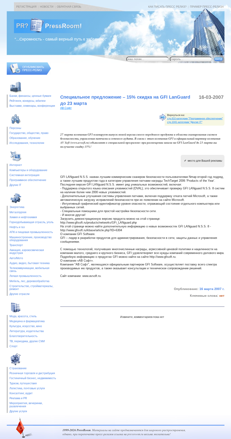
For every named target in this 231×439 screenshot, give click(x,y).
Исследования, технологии (26, 143)
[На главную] (51, 32)
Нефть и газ (17, 227)
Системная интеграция (24, 175)
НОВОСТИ (46, 6)
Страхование (18, 368)
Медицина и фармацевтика (27, 321)
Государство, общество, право (29, 133)
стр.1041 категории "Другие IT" (184, 122)
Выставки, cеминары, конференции (32, 105)
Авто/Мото (16, 258)
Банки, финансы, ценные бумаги (30, 96)
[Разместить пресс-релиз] (29, 73)
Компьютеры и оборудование (28, 170)
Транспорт (16, 245)
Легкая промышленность (25, 276)
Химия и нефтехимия (23, 217)
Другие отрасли (19, 294)
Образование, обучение (24, 138)
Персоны (15, 128)
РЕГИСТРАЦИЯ (26, 6)
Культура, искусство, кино (25, 326)
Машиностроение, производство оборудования (30, 239)
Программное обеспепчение (27, 180)
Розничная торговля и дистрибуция (32, 373)
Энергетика (16, 207)
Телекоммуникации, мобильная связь (29, 270)
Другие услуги (18, 411)
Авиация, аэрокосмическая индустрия (26, 252)
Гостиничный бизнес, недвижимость (32, 378)
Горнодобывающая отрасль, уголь (31, 222)
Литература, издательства (26, 331)
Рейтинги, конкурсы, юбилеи (27, 101)
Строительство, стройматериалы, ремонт (31, 288)
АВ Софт (66, 108)
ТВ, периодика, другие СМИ (27, 341)
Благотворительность (23, 336)
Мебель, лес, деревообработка (29, 281)
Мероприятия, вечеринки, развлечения (26, 405)
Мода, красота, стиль (23, 316)
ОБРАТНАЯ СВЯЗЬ (69, 6)
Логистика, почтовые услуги (27, 388)
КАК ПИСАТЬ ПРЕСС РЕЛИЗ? (167, 6)
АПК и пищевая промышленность (31, 232)
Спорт (13, 346)
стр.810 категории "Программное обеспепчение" (195, 118)
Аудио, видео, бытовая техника (29, 263)
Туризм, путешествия (23, 383)
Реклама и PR (18, 398)
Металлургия (17, 212)
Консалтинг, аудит (21, 393)
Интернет (15, 165)
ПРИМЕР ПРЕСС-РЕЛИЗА (207, 6)
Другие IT (15, 185)
